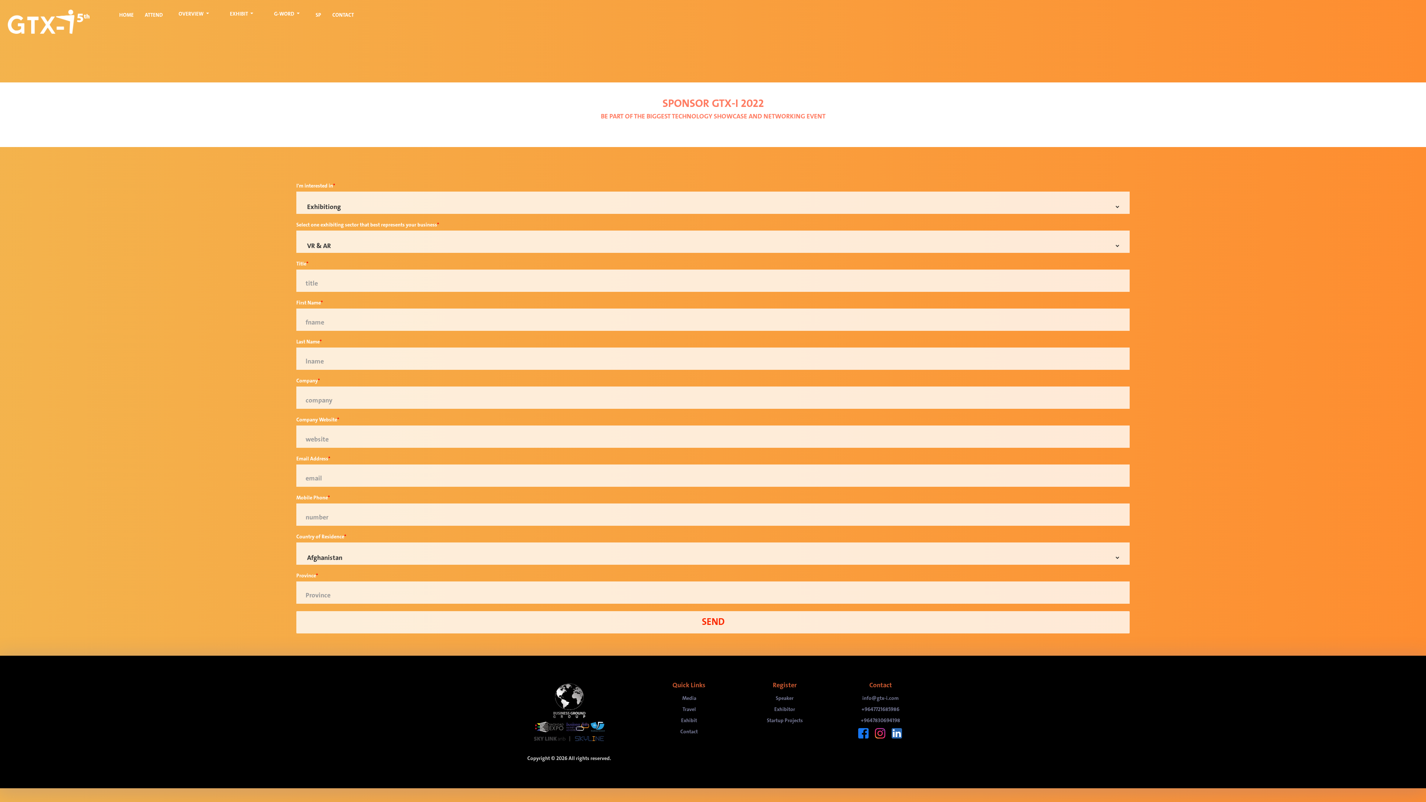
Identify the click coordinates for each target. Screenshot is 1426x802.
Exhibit (689, 720)
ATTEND (154, 15)
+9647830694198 (880, 720)
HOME (126, 15)
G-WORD (284, 14)
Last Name (308, 342)
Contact (689, 732)
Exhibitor (784, 709)
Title (301, 264)
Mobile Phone (312, 498)
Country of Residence (320, 537)
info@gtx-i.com (880, 698)
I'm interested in (314, 186)
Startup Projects (785, 720)
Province (306, 576)
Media (689, 698)
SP (318, 15)
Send (713, 622)
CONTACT (343, 15)
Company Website (316, 420)
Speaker (785, 698)
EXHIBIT (239, 14)
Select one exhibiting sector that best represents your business (366, 225)
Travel (689, 709)
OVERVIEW (192, 14)
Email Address (312, 459)
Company (307, 381)
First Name (308, 303)
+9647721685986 (880, 709)
